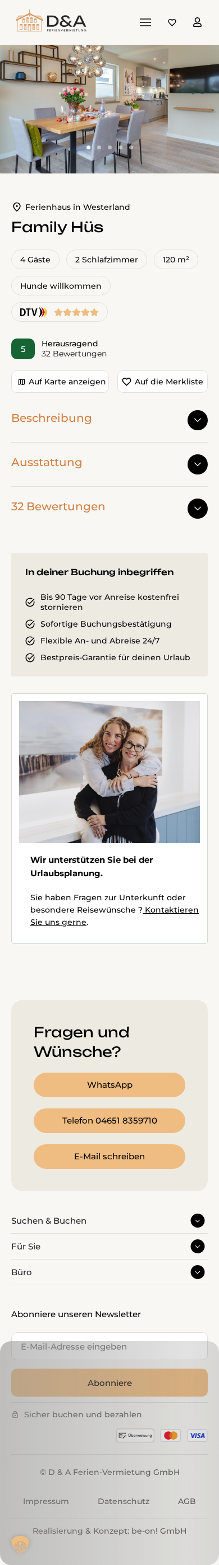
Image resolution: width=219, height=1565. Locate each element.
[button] (20, 1545)
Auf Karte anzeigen (67, 382)
